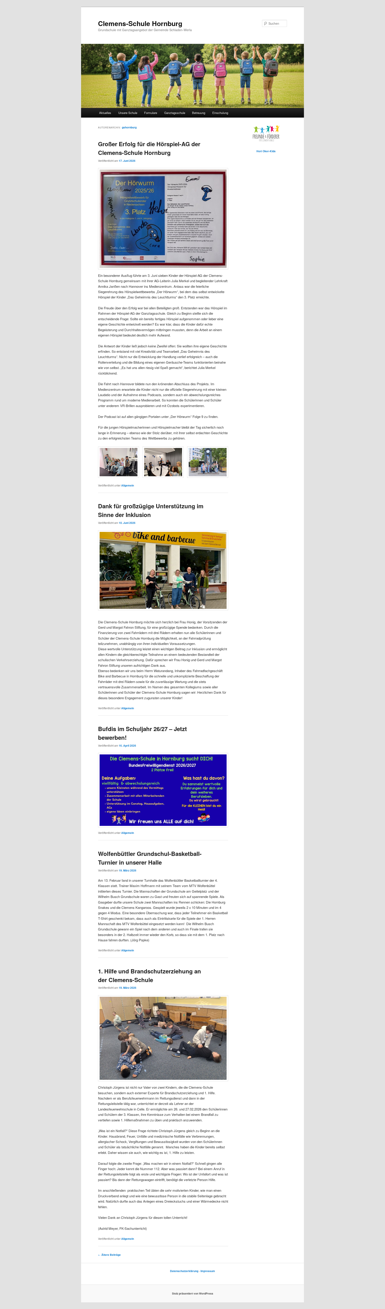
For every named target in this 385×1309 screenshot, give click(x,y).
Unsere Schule (127, 113)
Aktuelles (105, 113)
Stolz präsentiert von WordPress (192, 1293)
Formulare (150, 113)
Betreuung (198, 113)
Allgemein (127, 485)
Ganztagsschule (174, 113)
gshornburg (129, 127)
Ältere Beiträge (109, 1255)
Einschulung (220, 113)
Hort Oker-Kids (266, 151)
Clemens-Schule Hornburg (140, 23)
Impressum (208, 1271)
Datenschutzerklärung (184, 1271)
